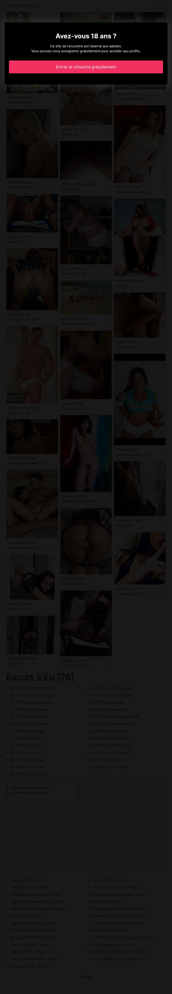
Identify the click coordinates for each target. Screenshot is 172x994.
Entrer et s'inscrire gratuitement (86, 67)
